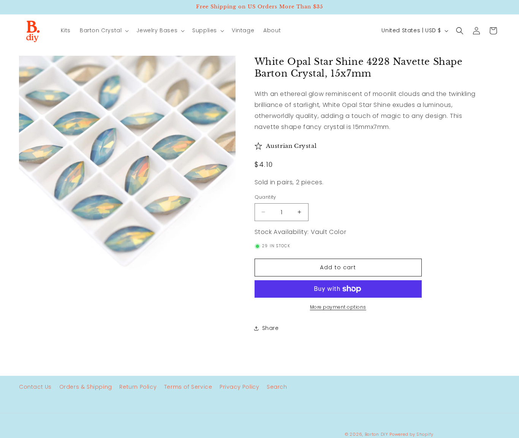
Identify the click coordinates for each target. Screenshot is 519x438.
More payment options (338, 307)
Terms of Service (188, 387)
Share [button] (270, 328)
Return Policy (138, 387)
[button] (103, 30)
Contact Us (35, 387)
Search (277, 387)
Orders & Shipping (85, 387)
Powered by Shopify (411, 434)
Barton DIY (376, 434)
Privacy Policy (239, 387)
